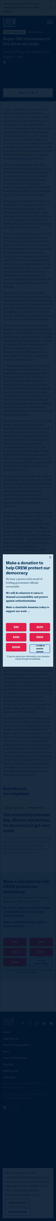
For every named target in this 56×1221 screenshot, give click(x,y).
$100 (40, 627)
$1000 (16, 647)
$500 (39, 637)
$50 (16, 627)
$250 (16, 637)
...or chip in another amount (40, 649)
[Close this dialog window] (50, 557)
